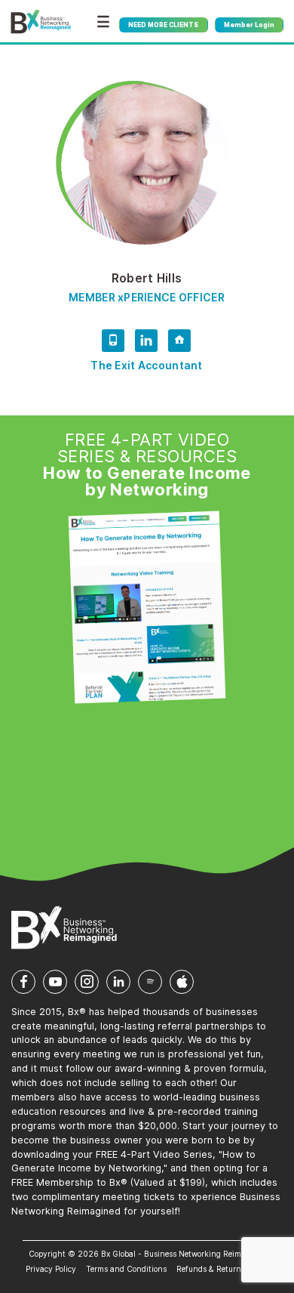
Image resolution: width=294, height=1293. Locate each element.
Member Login (249, 25)
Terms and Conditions (126, 1268)
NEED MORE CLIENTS (163, 25)
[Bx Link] (179, 343)
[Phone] (113, 343)
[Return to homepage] (41, 22)
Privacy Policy (51, 1268)
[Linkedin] (146, 343)
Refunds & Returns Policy (222, 1268)
